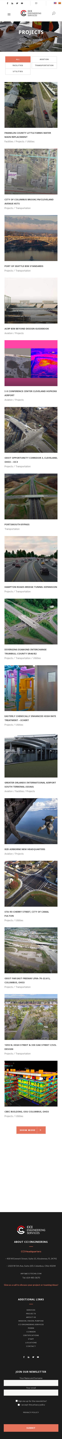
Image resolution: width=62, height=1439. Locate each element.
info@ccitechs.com (31, 1273)
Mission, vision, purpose (31, 1321)
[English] (55, 3)
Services (31, 1310)
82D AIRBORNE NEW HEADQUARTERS (25, 849)
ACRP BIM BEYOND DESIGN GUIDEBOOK (27, 328)
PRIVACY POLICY (31, 1412)
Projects (31, 1313)
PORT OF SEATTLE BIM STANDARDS (24, 266)
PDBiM (31, 1328)
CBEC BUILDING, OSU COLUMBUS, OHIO (27, 1111)
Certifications (31, 1335)
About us (31, 1317)
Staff (31, 1339)
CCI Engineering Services (31, 1324)
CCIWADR (31, 1332)
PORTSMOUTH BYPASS (17, 524)
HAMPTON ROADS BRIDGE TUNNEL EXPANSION (31, 586)
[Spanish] (59, 3)
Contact (31, 1346)
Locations (31, 1342)
